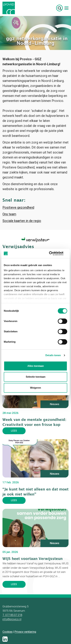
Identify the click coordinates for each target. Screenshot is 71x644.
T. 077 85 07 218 (12, 631)
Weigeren (35, 387)
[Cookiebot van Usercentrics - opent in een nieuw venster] (52, 253)
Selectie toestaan (35, 376)
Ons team (9, 230)
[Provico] (9, 8)
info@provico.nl (11, 635)
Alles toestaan (35, 365)
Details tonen (53, 355)
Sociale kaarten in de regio (21, 237)
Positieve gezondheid (18, 223)
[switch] (62, 321)
